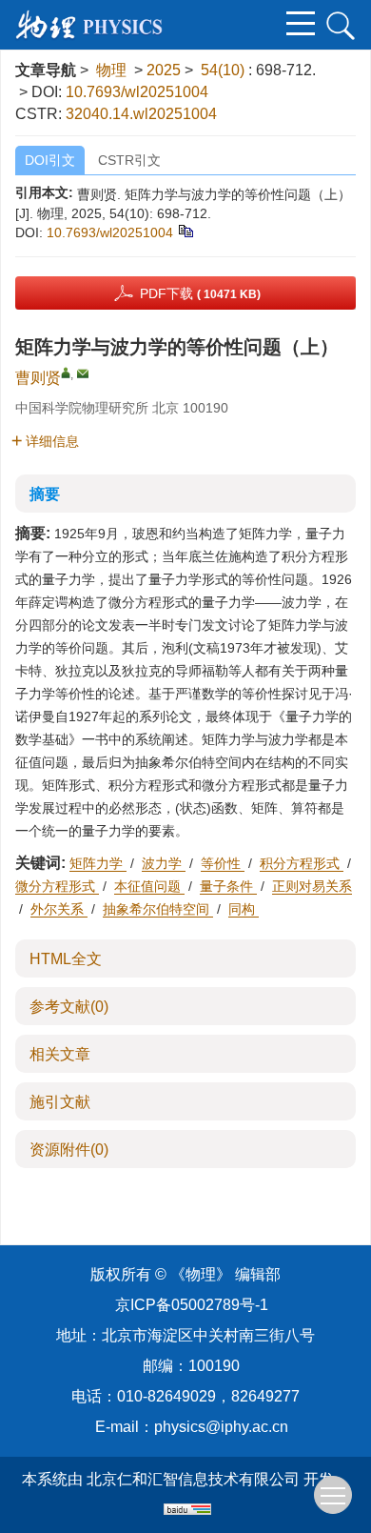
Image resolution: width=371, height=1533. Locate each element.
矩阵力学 (98, 863)
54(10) (224, 70)
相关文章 (59, 1054)
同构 (243, 909)
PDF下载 (200, 293)
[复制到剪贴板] (185, 229)
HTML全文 (65, 959)
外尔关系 (59, 909)
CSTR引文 (129, 160)
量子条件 (228, 886)
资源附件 (68, 1149)
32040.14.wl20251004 (141, 114)
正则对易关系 (312, 886)
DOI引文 (50, 160)
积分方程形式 (301, 863)
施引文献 (59, 1102)
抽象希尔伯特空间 (158, 909)
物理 (111, 70)
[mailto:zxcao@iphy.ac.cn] (82, 373)
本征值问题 (149, 886)
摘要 (44, 494)
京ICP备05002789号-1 (191, 1305)
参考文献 (68, 1006)
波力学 (164, 863)
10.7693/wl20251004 (137, 92)
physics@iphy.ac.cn (221, 1427)
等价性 (222, 863)
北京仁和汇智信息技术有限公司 (193, 1479)
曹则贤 (38, 378)
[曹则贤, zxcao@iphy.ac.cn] (65, 372)
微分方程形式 (57, 886)
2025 (163, 70)
